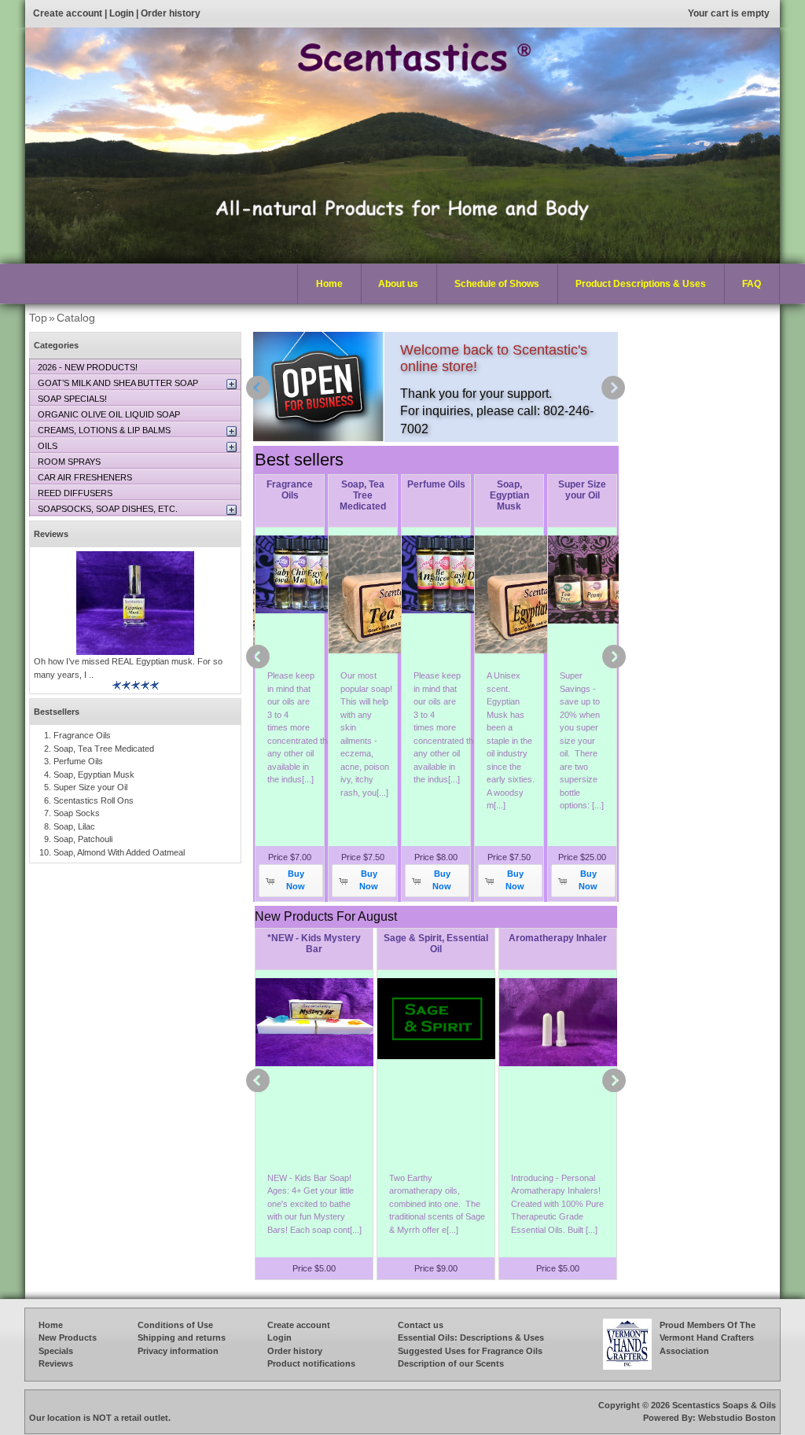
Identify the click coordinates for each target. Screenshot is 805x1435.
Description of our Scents (451, 1363)
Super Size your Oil (582, 490)
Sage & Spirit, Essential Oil (436, 944)
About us (398, 283)
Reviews (51, 534)
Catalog (76, 317)
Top (38, 317)
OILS (47, 446)
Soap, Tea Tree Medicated (363, 495)
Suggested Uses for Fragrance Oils (470, 1351)
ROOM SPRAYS (69, 461)
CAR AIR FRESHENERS (85, 477)
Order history (170, 13)
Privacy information (178, 1351)
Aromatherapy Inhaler (558, 938)
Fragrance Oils (289, 490)
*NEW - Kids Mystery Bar (314, 944)
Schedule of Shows (496, 283)
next (613, 387)
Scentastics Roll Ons (93, 800)
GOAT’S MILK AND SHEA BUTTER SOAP (118, 383)
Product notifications (311, 1363)
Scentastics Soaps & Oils (724, 1405)
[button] (291, 880)
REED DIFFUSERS (75, 493)
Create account (67, 13)
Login (121, 13)
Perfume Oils (436, 484)
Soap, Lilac (74, 826)
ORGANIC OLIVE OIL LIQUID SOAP (109, 414)
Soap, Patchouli (82, 839)
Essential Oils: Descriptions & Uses (471, 1337)
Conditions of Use (175, 1325)
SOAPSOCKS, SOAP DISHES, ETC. (108, 508)
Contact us (420, 1325)
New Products (68, 1337)
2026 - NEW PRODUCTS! (88, 367)
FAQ (751, 283)
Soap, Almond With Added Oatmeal (119, 852)
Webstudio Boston (737, 1417)
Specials (56, 1351)
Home (329, 283)
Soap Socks (76, 813)
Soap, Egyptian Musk (509, 495)
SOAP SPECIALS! (72, 398)
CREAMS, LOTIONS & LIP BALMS (104, 430)
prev (258, 387)
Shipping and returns (182, 1337)
